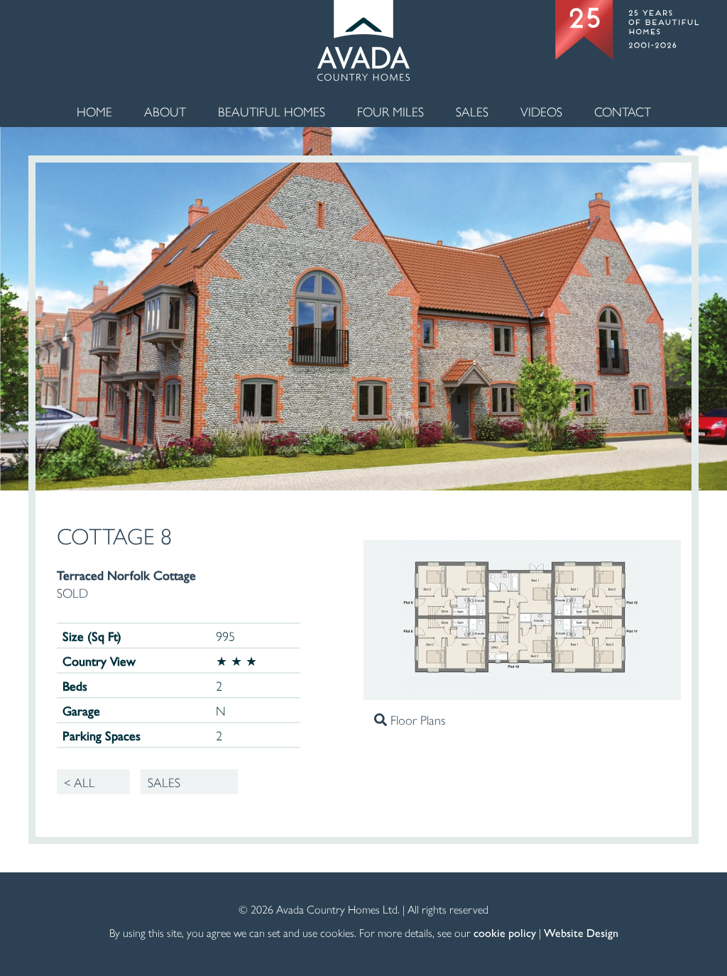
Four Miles (390, 111)
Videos (541, 111)
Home (94, 111)
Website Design (581, 932)
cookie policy (505, 932)
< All (79, 782)
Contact (622, 111)
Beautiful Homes (271, 111)
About (165, 111)
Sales (472, 111)
